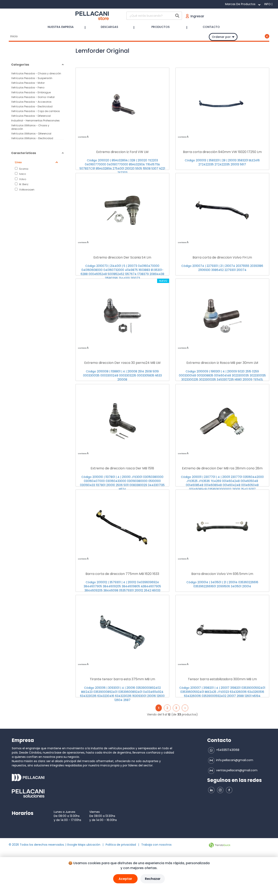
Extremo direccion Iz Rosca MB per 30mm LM (222, 363)
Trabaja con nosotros (156, 845)
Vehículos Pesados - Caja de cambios (35, 111)
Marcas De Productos (240, 4)
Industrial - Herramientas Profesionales (35, 120)
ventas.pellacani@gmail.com (236, 770)
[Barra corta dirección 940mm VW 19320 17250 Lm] (222, 105)
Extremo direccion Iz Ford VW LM (122, 152)
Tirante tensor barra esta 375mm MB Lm (122, 679)
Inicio (14, 36)
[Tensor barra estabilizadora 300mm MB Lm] (222, 632)
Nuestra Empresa (61, 27)
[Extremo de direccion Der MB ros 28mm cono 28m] (222, 421)
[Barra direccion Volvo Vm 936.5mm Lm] (222, 527)
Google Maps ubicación (83, 845)
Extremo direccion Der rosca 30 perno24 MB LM (122, 363)
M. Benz (23, 184)
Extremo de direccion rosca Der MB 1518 (122, 468)
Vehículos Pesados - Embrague (31, 92)
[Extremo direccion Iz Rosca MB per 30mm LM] (222, 316)
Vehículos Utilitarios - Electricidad (32, 138)
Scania (23, 168)
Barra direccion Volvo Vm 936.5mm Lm (222, 574)
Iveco (22, 173)
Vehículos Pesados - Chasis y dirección (36, 73)
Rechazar (152, 879)
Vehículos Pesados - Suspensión (31, 78)
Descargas (109, 27)
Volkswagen (26, 189)
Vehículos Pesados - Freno (27, 87)
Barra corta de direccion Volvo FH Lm (222, 257)
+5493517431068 (227, 750)
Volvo (22, 179)
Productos (160, 27)
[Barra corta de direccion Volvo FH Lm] (222, 210)
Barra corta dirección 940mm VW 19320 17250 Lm (222, 152)
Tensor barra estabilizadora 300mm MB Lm (222, 679)
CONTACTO (211, 27)
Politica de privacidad (121, 845)
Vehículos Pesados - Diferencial (31, 116)
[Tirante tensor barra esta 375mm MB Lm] (122, 632)
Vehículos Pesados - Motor (28, 83)
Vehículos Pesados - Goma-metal (33, 97)
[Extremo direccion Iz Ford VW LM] (122, 105)
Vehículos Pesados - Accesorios (31, 101)
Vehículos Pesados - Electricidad (32, 106)
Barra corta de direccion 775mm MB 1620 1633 (122, 574)
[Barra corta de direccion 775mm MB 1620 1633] (122, 527)
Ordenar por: (222, 37)
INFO (267, 4)
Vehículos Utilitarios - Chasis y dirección (30, 127)
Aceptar (125, 879)
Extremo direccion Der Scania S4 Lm (122, 257)
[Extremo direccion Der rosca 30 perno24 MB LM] (122, 316)
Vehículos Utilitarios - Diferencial (31, 133)
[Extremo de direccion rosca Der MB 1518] (122, 421)
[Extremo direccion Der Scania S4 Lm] (122, 210)
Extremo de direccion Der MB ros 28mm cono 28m (222, 468)
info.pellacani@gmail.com (234, 760)
